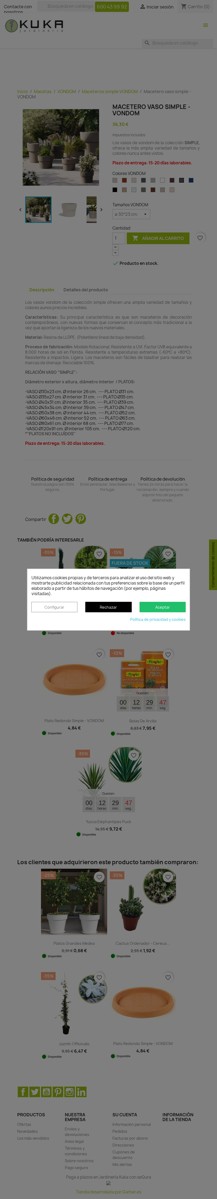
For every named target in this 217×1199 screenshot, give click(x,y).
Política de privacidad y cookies (158, 619)
